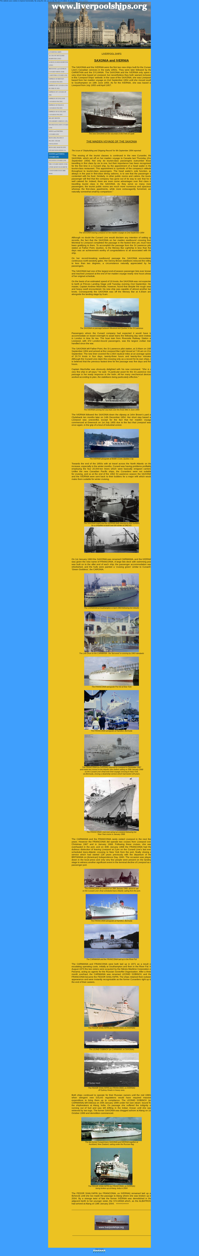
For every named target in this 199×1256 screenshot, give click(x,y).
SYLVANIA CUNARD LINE (57, 160)
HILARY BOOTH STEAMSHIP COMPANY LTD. (58, 119)
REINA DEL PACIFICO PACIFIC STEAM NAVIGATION (56, 141)
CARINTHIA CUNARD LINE (58, 75)
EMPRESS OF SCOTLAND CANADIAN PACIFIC (57, 113)
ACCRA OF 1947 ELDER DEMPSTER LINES (56, 57)
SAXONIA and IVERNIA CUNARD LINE (56, 155)
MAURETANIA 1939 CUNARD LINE (58, 126)
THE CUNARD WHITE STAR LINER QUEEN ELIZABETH (58, 165)
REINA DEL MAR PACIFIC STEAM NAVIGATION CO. (57, 149)
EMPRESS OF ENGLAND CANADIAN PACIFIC (57, 100)
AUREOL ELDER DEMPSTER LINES (58, 63)
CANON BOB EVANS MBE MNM (57, 172)
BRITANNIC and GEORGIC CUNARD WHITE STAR (58, 70)
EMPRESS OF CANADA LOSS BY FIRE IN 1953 (58, 87)
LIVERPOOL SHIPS (55, 52)
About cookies (83, 1)
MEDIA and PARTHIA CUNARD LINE (56, 133)
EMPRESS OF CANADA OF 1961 (57, 93)
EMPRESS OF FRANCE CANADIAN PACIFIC (56, 106)
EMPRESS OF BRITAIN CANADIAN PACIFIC (56, 80)
